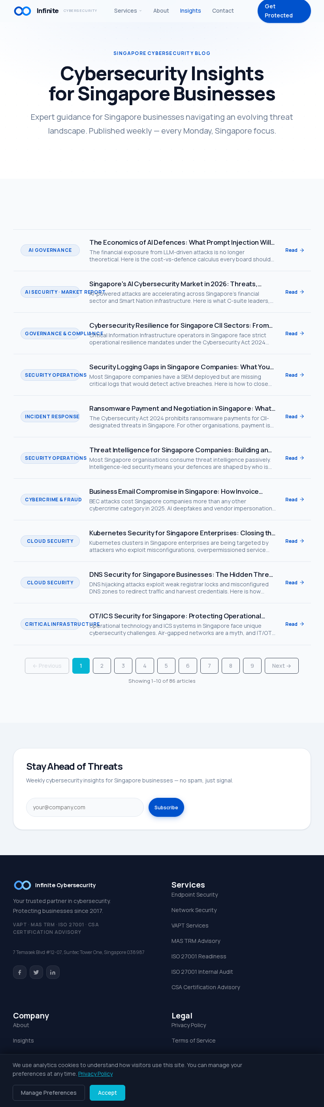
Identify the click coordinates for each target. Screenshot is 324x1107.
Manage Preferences (49, 1092)
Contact (223, 10)
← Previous (47, 665)
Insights (190, 10)
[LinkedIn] (53, 972)
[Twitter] (36, 972)
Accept (107, 1092)
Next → (281, 665)
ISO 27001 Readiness (198, 956)
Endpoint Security (194, 894)
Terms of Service (193, 1040)
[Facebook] (19, 972)
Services (125, 10)
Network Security (194, 910)
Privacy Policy (188, 1025)
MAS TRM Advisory (195, 941)
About (161, 10)
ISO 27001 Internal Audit (202, 971)
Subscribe (166, 807)
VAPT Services (190, 925)
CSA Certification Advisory (205, 987)
